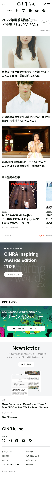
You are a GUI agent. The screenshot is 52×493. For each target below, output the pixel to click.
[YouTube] (37, 11)
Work (26, 407)
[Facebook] (30, 11)
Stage (41, 404)
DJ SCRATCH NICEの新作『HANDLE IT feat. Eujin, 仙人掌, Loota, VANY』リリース (20, 219)
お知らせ (5, 460)
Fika (4, 417)
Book (4, 407)
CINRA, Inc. (13, 428)
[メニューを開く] (49, 4)
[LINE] (43, 11)
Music (5, 404)
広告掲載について (32, 456)
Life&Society (15, 407)
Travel (35, 407)
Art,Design (15, 404)
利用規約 (29, 464)
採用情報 (5, 456)
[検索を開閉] (44, 4)
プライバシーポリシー (10, 464)
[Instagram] (23, 11)
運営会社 (29, 452)
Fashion (44, 407)
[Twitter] (17, 11)
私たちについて (8, 452)
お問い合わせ (31, 460)
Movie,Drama (29, 404)
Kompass (12, 417)
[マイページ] (3, 4)
